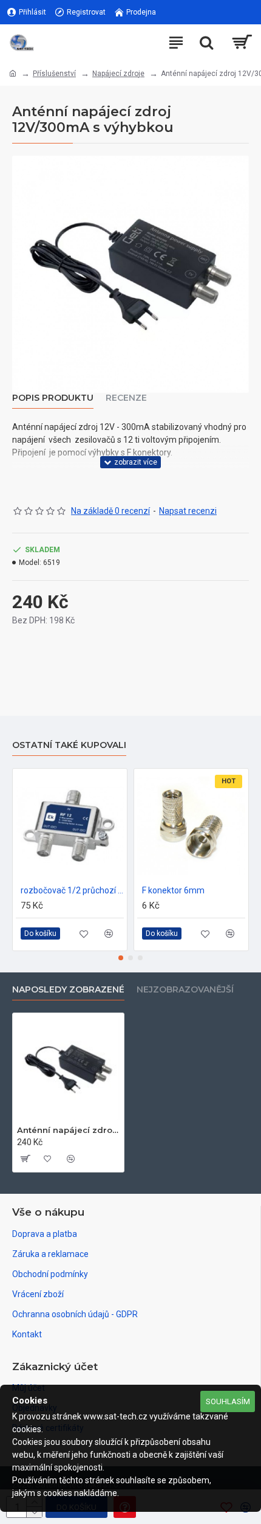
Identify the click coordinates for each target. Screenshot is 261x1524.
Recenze (126, 398)
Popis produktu (52, 398)
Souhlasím (228, 1401)
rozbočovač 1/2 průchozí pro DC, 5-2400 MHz (72, 890)
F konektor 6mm (173, 890)
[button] (120, 957)
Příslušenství (54, 73)
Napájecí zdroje (118, 73)
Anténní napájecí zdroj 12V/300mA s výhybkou (68, 1130)
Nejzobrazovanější (185, 990)
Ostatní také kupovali (69, 745)
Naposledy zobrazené (68, 990)
